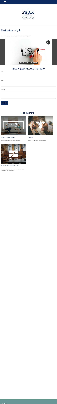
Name (2, 71)
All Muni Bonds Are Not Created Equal (9, 165)
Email (2, 80)
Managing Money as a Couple (8, 137)
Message (3, 89)
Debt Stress (30, 137)
